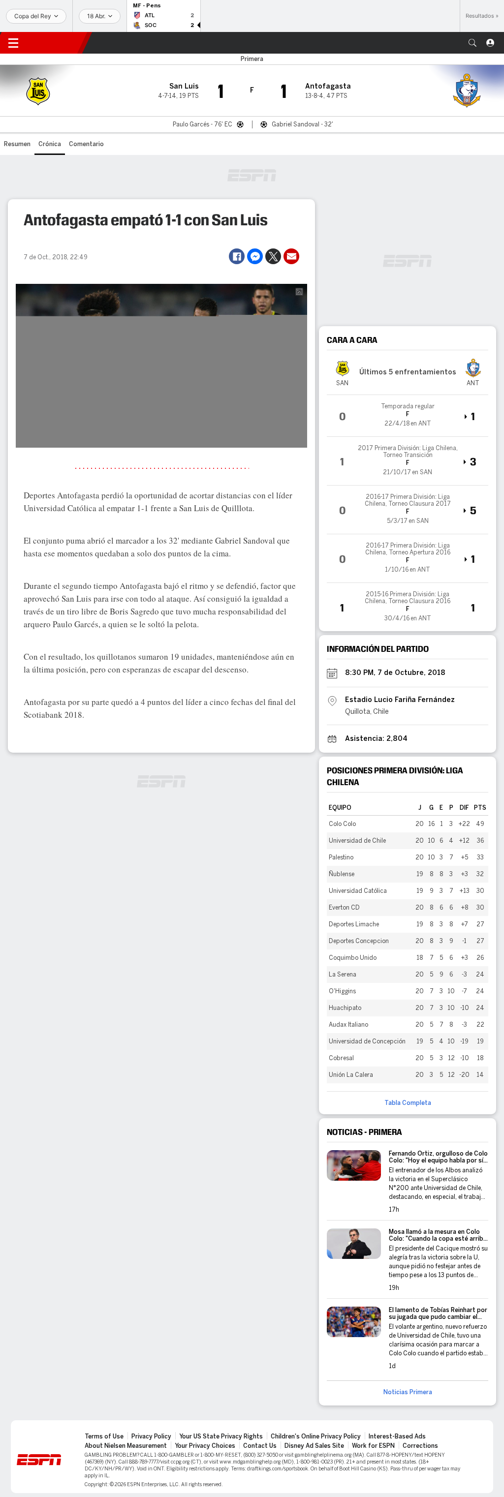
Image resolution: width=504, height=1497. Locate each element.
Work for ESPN (373, 1445)
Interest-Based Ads (397, 1436)
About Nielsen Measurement (126, 1445)
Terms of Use (104, 1436)
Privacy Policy (151, 1436)
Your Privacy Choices (205, 1445)
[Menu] (13, 43)
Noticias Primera (407, 1392)
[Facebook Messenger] (255, 256)
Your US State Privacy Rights (221, 1436)
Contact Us (260, 1445)
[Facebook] (237, 256)
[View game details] (407, 415)
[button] (472, 43)
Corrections (420, 1445)
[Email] (291, 256)
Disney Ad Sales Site (314, 1445)
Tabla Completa (407, 1103)
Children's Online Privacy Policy (316, 1436)
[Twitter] (273, 256)
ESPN (56, 43)
